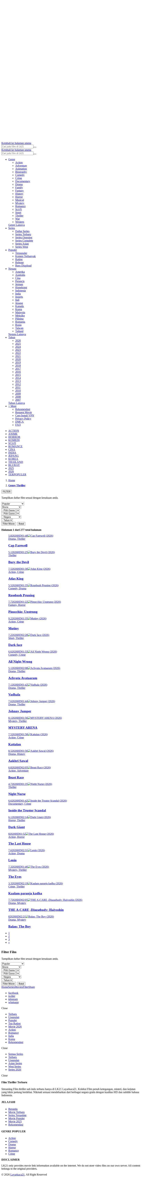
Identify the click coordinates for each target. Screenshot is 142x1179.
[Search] (34, 147)
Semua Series (15, 1054)
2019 (18, 362)
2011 (18, 387)
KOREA (13, 458)
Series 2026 (14, 1069)
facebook (13, 992)
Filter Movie (9, 523)
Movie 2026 (15, 1026)
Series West (21, 246)
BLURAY (14, 465)
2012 (18, 384)
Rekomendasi (22, 409)
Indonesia (20, 290)
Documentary (22, 181)
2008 (18, 396)
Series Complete (24, 240)
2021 (18, 356)
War (17, 218)
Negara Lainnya (17, 334)
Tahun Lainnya (16, 403)
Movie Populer (16, 1118)
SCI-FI (12, 443)
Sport (18, 212)
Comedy (20, 175)
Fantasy (19, 190)
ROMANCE (15, 446)
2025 (18, 343)
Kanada (19, 306)
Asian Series (15, 1063)
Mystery (19, 203)
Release (19, 262)
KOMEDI (14, 440)
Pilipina (19, 318)
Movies (19, 987)
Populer (12, 249)
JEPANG (13, 455)
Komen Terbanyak (25, 256)
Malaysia (20, 312)
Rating (19, 259)
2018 (18, 365)
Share (32, 987)
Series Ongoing (23, 237)
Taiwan (19, 328)
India (18, 293)
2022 (18, 353)
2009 (18, 393)
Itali (17, 299)
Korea (18, 309)
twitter (11, 996)
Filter (26, 987)
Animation (21, 168)
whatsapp (13, 1002)
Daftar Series (22, 231)
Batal (21, 523)
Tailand (19, 331)
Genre (11, 159)
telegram (13, 999)
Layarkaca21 (17, 1174)
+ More (12, 406)
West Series (14, 1066)
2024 (18, 346)
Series (11, 228)
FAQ (18, 424)
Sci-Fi (18, 209)
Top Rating (14, 1023)
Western (19, 221)
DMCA (19, 421)
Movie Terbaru (16, 1112)
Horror (19, 196)
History (19, 193)
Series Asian (22, 243)
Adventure (21, 165)
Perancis (19, 281)
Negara (12, 268)
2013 (18, 381)
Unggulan (13, 1017)
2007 (18, 399)
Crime (18, 178)
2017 (18, 368)
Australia (20, 274)
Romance (20, 206)
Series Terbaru (23, 234)
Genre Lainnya (16, 224)
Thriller (19, 215)
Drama (19, 184)
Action (19, 162)
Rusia (18, 324)
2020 (18, 359)
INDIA (12, 452)
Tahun (11, 337)
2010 (18, 390)
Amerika (20, 271)
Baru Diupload (23, 265)
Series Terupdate (17, 1115)
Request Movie (23, 412)
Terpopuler (21, 253)
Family (19, 187)
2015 (18, 374)
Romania (20, 321)
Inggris (19, 296)
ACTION (13, 430)
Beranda (12, 1109)
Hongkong (21, 287)
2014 (18, 378)
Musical (19, 199)
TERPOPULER (17, 474)
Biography (21, 171)
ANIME (12, 433)
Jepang (19, 303)
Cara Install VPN (24, 415)
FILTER (6, 491)
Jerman (19, 284)
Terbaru (12, 1014)
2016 (18, 371)
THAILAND (15, 461)
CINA (11, 449)
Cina (17, 278)
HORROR (14, 437)
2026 (18, 340)
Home (4, 987)
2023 (18, 349)
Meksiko (20, 315)
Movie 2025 (15, 1121)
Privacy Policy (23, 418)
